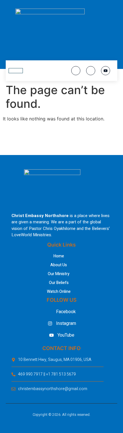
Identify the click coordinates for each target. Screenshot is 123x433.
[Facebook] (75, 70)
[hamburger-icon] (16, 70)
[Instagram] (90, 70)
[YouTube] (105, 70)
